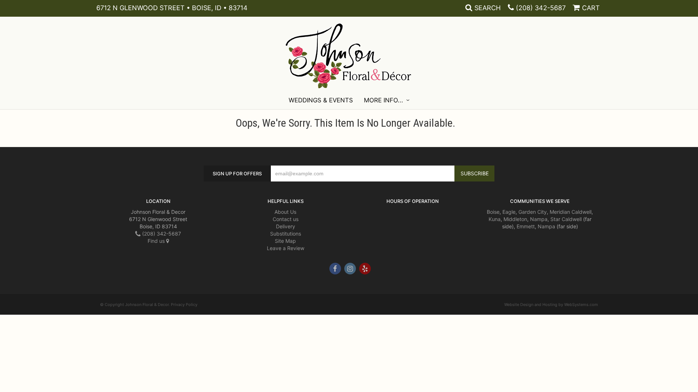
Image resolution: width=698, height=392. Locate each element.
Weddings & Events (321, 100)
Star (555, 219)
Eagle (509, 212)
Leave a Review (285, 248)
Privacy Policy (184, 304)
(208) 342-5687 (541, 8)
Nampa (538, 219)
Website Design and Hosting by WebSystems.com (551, 304)
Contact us (285, 219)
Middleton (515, 219)
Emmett (526, 226)
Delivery (285, 226)
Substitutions (285, 233)
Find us (157, 241)
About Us (285, 212)
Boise (493, 212)
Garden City (532, 212)
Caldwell (581, 212)
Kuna (495, 219)
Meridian (560, 212)
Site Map (285, 241)
